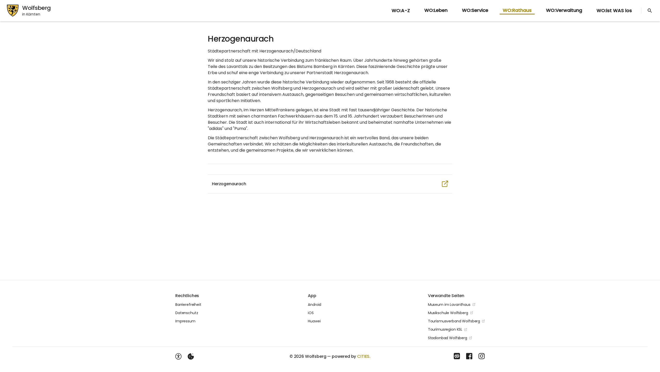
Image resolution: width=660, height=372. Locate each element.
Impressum (185, 321)
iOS (311, 312)
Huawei (314, 321)
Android (314, 304)
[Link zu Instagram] (481, 356)
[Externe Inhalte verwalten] (191, 356)
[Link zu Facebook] (469, 356)
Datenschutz (186, 312)
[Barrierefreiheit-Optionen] (178, 356)
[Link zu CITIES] (457, 356)
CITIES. (363, 356)
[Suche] (650, 10)
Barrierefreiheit (188, 304)
